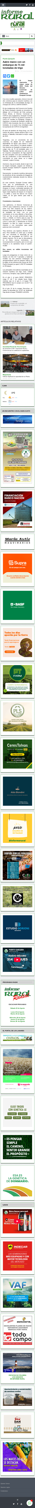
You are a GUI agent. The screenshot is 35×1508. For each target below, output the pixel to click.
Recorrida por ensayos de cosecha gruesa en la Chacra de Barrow (13, 313)
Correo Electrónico (27, 71)
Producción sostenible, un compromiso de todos (18, 304)
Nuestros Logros (5, 1487)
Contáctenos (4, 1491)
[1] (29, 1504)
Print (18, 71)
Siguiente (20, 310)
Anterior (14, 301)
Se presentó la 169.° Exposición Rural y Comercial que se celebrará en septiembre (16, 348)
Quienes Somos (5, 1483)
